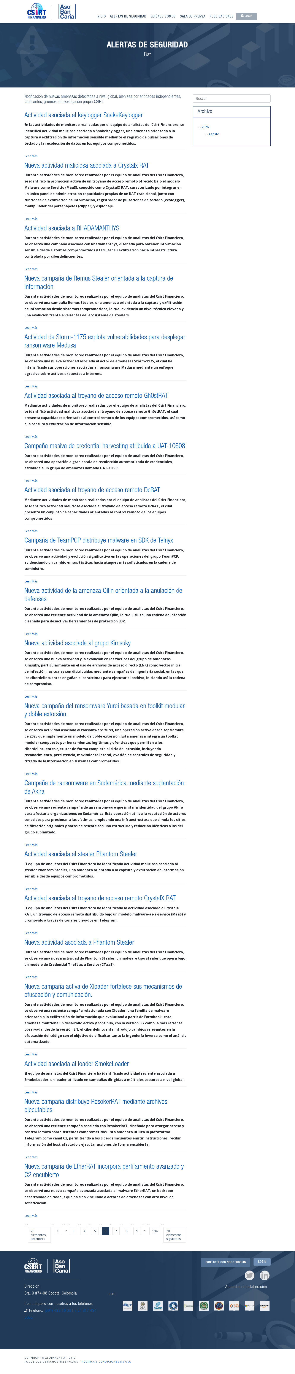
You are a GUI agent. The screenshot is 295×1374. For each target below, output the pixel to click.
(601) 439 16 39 (58, 1311)
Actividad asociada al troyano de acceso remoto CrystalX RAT (100, 898)
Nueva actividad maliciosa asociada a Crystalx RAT (86, 166)
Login (248, 16)
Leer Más (31, 156)
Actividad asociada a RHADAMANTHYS (71, 228)
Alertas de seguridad (128, 17)
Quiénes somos (163, 17)
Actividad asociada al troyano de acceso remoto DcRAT (92, 490)
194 (154, 1231)
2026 (205, 127)
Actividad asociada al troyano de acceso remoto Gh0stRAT (96, 396)
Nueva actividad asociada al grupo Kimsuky (77, 643)
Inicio (101, 17)
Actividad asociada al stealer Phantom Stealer (80, 854)
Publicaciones (221, 17)
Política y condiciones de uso (107, 1361)
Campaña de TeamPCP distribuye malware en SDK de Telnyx (98, 541)
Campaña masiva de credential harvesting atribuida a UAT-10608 (104, 446)
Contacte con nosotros (224, 1262)
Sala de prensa (192, 17)
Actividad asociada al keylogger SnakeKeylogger (83, 115)
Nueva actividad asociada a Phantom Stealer (79, 943)
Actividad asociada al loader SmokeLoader (76, 1064)
